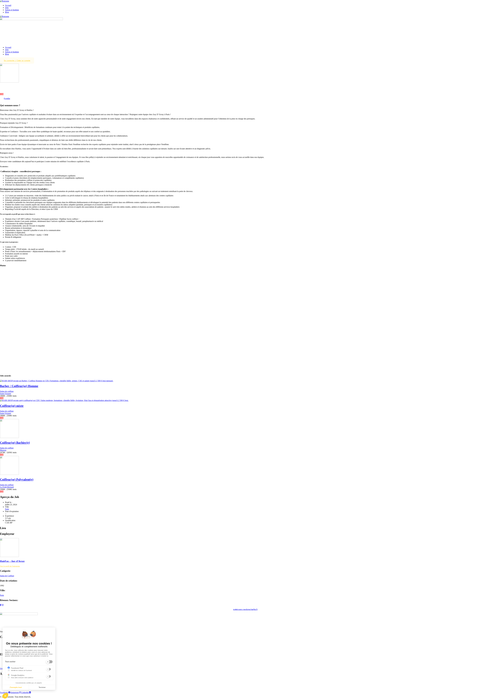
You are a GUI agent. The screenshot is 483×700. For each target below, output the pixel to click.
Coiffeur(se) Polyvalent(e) (16, 479)
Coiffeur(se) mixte (12, 405)
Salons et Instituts (12, 10)
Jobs (7, 8)
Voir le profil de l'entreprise (10, 566)
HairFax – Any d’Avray (12, 561)
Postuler (7, 98)
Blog (7, 12)
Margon (3, 450)
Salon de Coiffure (7, 576)
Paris (2, 90)
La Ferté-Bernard (7, 487)
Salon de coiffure (7, 87)
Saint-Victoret (5, 394)
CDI (2, 94)
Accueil (8, 5)
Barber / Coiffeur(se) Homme (19, 386)
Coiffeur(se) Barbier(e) (15, 442)
